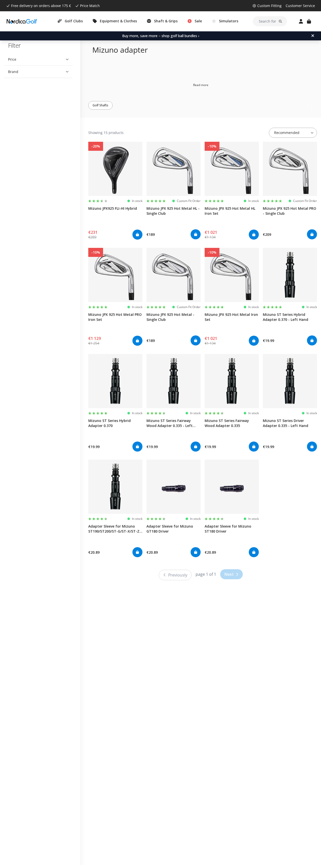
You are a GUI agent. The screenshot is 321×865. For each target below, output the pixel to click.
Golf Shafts (100, 105)
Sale (198, 21)
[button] (38, 59)
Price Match (90, 5)
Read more (200, 85)
